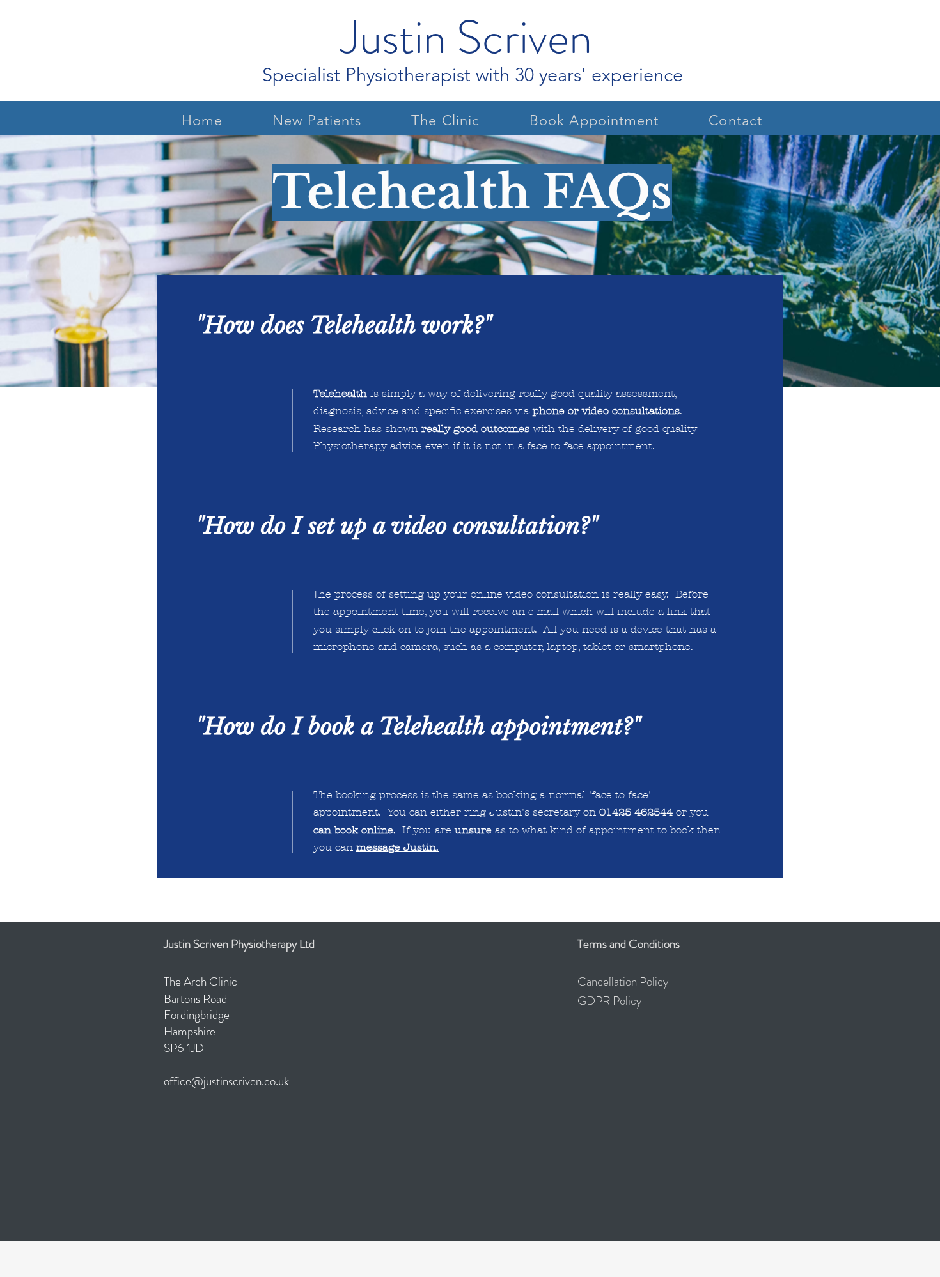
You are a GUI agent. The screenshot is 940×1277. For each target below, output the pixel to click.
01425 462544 (636, 812)
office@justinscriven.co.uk (226, 1081)
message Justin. (397, 847)
